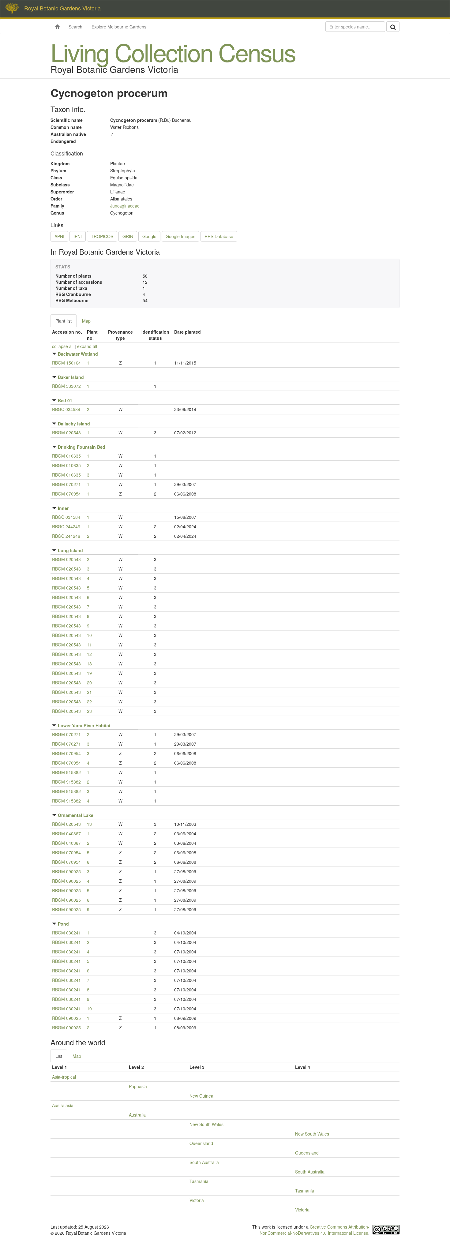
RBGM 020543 (66, 432)
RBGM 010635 (66, 456)
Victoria (196, 1200)
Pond (63, 924)
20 (89, 682)
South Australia (204, 1162)
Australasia (62, 1105)
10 (89, 635)
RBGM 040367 (66, 833)
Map (86, 321)
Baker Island (71, 377)
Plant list (63, 321)
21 (89, 692)
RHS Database (218, 236)
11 (89, 645)
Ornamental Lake (75, 815)
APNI (59, 236)
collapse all (62, 346)
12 (89, 654)
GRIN (127, 236)
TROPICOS (102, 236)
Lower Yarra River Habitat (84, 725)
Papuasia (138, 1086)
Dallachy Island (74, 424)
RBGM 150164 (66, 363)
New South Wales (206, 1124)
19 (89, 673)
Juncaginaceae (125, 206)
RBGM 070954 (66, 494)
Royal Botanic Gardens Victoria (62, 8)
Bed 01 (65, 400)
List (58, 1056)
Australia (137, 1115)
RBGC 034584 (66, 409)
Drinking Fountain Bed (81, 447)
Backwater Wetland (78, 354)
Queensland (201, 1143)
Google (149, 236)
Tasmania (198, 1181)
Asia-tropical (64, 1077)
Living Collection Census (173, 51)
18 (89, 664)
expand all (87, 346)
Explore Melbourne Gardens (119, 27)
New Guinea (201, 1096)
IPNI (77, 236)
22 (89, 701)
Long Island (70, 550)
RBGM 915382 (66, 772)
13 (89, 824)
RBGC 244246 (66, 526)
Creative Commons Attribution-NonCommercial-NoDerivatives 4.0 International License (314, 1230)
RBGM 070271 (66, 484)
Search (75, 27)
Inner (63, 508)
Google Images (180, 236)
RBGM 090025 (66, 871)
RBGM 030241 (66, 933)
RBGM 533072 (66, 386)
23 (89, 711)
